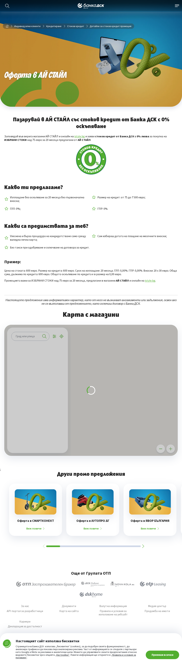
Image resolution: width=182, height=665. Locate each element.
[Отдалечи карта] (160, 448)
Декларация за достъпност (25, 626)
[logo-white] (91, 6)
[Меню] (177, 6)
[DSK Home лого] (91, 594)
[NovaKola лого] (122, 584)
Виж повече (33, 528)
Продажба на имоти (157, 611)
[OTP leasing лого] (153, 584)
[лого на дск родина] (93, 584)
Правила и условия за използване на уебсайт (113, 612)
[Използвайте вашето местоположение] (61, 336)
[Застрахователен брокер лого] (46, 584)
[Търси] (7, 5)
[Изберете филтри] (54, 336)
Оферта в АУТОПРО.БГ (92, 521)
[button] (161, 374)
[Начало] (7, 26)
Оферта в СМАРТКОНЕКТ (35, 521)
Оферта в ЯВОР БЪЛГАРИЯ (150, 521)
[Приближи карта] (170, 448)
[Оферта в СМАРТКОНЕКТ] (35, 502)
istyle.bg (79, 136)
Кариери (24, 621)
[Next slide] (143, 546)
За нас (25, 606)
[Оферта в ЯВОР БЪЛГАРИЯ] (150, 502)
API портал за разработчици (25, 611)
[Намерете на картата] (37, 352)
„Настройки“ (62, 655)
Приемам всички (162, 654)
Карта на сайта (69, 611)
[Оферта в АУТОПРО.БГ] (93, 502)
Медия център (157, 606)
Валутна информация (113, 606)
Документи (69, 606)
